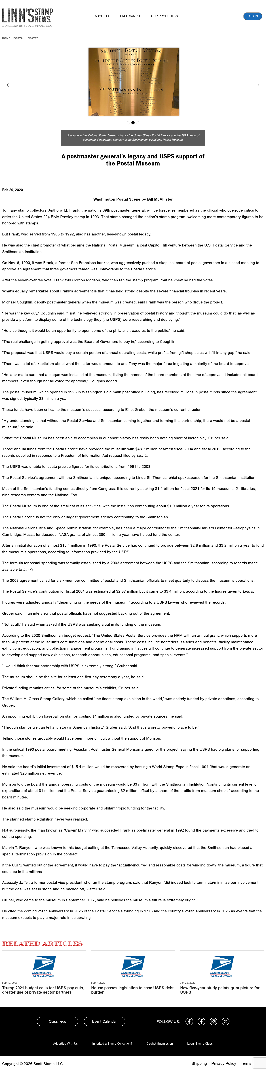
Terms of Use (252, 1063)
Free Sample (130, 16)
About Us (102, 16)
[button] (7, 85)
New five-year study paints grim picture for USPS (220, 990)
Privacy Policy (223, 1063)
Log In (253, 16)
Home (6, 38)
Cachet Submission (160, 1043)
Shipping (199, 1063)
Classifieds (57, 1021)
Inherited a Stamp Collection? (112, 1043)
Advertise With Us (65, 1043)
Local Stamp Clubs (200, 1043)
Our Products (163, 16)
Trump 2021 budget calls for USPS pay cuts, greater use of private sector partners (43, 990)
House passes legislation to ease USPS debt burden (132, 990)
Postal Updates (26, 38)
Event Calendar (104, 1021)
